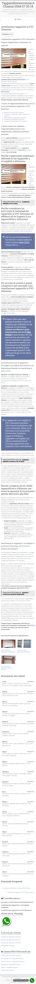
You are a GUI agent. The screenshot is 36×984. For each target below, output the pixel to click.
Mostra (10, 34)
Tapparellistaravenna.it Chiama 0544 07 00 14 (18, 4)
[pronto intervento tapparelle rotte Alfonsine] (24, 644)
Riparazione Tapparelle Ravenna (10, 964)
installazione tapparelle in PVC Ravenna (16, 910)
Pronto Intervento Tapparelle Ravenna (12, 958)
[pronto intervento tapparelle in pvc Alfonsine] (8, 644)
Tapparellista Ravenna (7, 970)
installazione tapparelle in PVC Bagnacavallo (21, 892)
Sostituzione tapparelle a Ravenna (11, 943)
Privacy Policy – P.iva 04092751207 (18, 982)
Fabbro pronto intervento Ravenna (11, 955)
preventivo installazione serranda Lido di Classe (15, 888)
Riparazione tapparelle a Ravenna (14, 112)
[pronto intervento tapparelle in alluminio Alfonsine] (8, 660)
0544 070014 (21, 79)
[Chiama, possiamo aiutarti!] (32, 980)
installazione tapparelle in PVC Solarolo (15, 121)
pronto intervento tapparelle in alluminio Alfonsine (7, 668)
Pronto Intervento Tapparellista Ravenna (13, 961)
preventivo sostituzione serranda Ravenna (17, 902)
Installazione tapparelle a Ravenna (14, 119)
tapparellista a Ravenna (8, 945)
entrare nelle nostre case (8, 275)
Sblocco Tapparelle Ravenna (9, 967)
